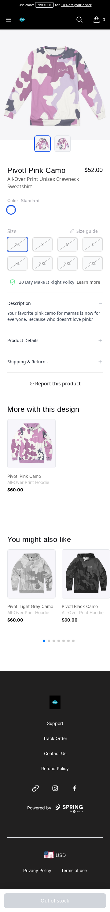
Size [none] (11, 231)
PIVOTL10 (44, 4)
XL (17, 263)
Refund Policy (55, 768)
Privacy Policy (37, 870)
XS (17, 244)
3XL (67, 263)
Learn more (88, 282)
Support (55, 723)
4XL (92, 263)
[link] (31, 443)
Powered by (39, 807)
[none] (83, 231)
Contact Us (55, 753)
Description (19, 303)
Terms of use (74, 870)
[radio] (17, 244)
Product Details (22, 340)
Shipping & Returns (27, 361)
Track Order (55, 738)
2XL (42, 263)
